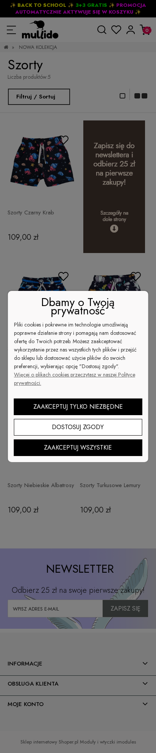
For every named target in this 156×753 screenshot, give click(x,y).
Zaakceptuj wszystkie (78, 447)
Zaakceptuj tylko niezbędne (78, 406)
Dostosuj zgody (78, 427)
